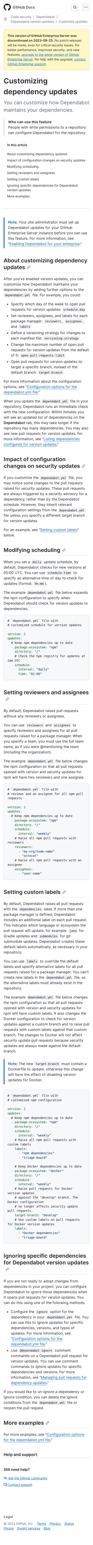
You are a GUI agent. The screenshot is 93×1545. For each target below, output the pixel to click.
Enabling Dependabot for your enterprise (44, 243)
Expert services (28, 1528)
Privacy (55, 1523)
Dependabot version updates (32, 21)
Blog (47, 1528)
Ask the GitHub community (27, 1478)
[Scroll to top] (83, 1535)
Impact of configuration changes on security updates (42, 462)
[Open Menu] (85, 7)
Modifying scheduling (32, 550)
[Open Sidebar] (5, 19)
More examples (24, 1423)
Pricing (9, 1528)
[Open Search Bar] (75, 7)
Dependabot (45, 17)
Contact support (20, 1485)
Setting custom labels (58, 529)
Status (69, 1523)
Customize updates (73, 21)
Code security (21, 17)
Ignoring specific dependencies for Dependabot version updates (46, 1259)
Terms (41, 1523)
